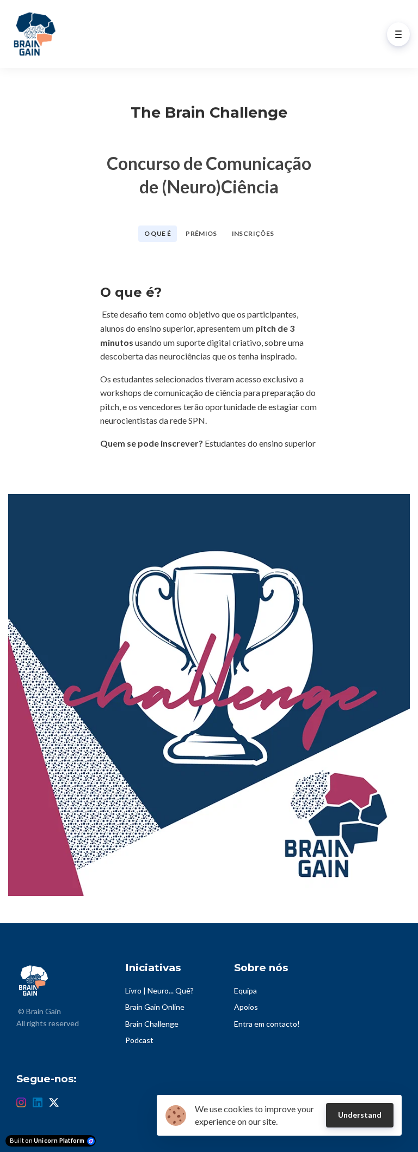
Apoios (246, 1006)
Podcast (139, 1040)
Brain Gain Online (155, 1006)
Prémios (201, 233)
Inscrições (253, 233)
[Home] (36, 34)
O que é (157, 233)
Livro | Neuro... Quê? (159, 990)
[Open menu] (398, 34)
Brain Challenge (152, 1023)
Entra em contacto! (267, 1023)
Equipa (245, 990)
